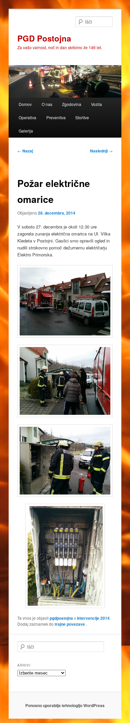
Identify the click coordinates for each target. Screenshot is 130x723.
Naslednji (101, 151)
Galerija (26, 131)
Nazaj (25, 151)
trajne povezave (70, 624)
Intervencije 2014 (93, 618)
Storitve (82, 117)
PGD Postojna (44, 38)
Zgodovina (71, 104)
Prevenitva (56, 117)
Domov (25, 104)
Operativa (27, 117)
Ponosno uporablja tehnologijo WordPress (65, 705)
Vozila (96, 104)
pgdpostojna (61, 618)
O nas (47, 104)
